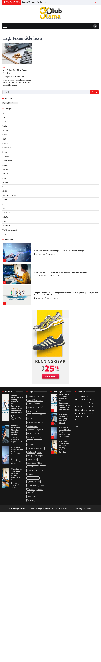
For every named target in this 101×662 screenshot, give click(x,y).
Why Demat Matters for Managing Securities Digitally (15, 430)
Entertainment (7, 161)
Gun (3, 187)
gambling (30, 444)
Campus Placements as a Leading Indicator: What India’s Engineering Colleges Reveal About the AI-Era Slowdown (17, 403)
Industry (5, 199)
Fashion (5, 165)
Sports (4, 221)
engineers (30, 437)
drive (29, 433)
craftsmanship (32, 426)
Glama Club (29, 508)
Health (4, 191)
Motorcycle (39, 456)
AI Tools (41, 396)
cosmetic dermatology (35, 422)
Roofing (30, 470)
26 (82, 417)
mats (39, 452)
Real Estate (6, 212)
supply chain (31, 485)
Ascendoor (67, 508)
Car (28, 415)
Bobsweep (30, 407)
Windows (30, 500)
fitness (29, 441)
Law (4, 204)
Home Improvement (9, 195)
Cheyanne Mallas (39, 415)
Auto (4, 67)
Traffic (41, 485)
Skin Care (5, 217)
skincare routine (33, 478)
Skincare (30, 474)
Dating (4, 152)
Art (3, 117)
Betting (5, 126)
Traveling (30, 489)
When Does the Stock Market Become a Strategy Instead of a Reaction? (60, 272)
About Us (35, 2)
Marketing (31, 452)
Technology (6, 225)
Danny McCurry (41, 275)
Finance (5, 174)
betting (37, 404)
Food (4, 178)
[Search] (95, 26)
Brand (40, 407)
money (29, 456)
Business (5, 130)
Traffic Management (9, 230)
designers (30, 430)
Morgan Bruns (9, 77)
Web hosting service (34, 496)
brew (29, 411)
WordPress (87, 508)
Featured (5, 169)
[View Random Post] (95, 2)
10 (76, 410)
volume (30, 493)
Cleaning (5, 143)
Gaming (5, 182)
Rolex (43, 467)
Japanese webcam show (35, 448)
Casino (4, 135)
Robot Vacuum (32, 467)
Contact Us (26, 2)
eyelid (39, 437)
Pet (3, 208)
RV (37, 470)
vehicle (39, 489)
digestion (40, 430)
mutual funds (32, 459)
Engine (36, 433)
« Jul (76, 426)
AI (3, 113)
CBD (4, 139)
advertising (31, 396)
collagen (30, 418)
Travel (4, 234)
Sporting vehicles (33, 482)
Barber (29, 404)
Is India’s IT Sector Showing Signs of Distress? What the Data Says (59, 251)
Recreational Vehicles (34, 463)
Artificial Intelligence (34, 400)
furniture (38, 441)
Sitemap (43, 2)
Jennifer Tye (40, 298)
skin (43, 470)
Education (5, 156)
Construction (6, 148)
